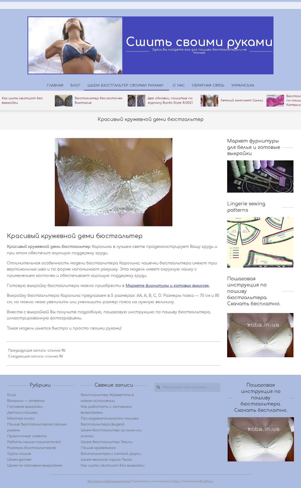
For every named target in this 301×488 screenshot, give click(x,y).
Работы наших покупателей (34, 442)
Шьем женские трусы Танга (106, 460)
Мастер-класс (21, 419)
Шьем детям (19, 460)
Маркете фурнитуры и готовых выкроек (167, 286)
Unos (177, 481)
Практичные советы (27, 436)
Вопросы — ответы (26, 401)
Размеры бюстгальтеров (31, 448)
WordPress (206, 481)
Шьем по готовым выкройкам (34, 466)
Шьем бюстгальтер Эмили (106, 442)
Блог (11, 395)
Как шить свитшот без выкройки (112, 466)
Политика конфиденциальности (109, 481)
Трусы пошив (19, 454)
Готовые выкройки (25, 407)
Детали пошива (22, 413)
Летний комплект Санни (242, 100)
